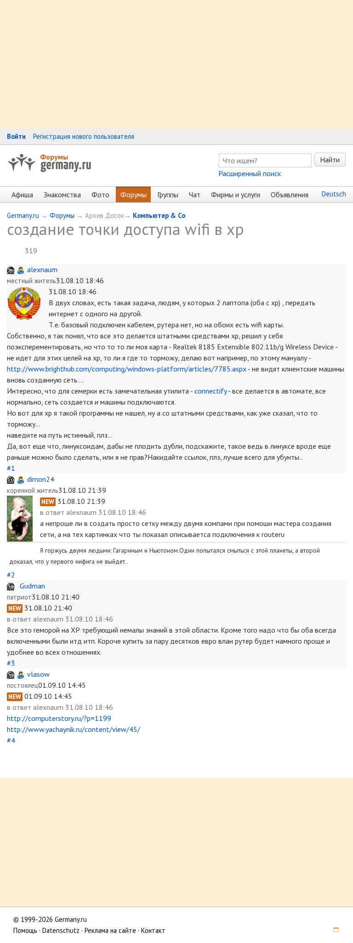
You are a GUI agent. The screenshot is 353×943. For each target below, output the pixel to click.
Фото (100, 194)
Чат (194, 194)
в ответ (53, 512)
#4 (11, 740)
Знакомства (62, 194)
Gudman (32, 585)
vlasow (38, 674)
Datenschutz (61, 930)
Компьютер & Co (159, 215)
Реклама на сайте (110, 930)
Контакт (153, 930)
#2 (11, 574)
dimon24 (40, 479)
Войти (16, 136)
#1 (11, 468)
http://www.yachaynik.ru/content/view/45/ (73, 729)
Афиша (22, 194)
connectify (210, 390)
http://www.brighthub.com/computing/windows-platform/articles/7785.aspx (126, 368)
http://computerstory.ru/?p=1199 (59, 718)
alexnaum (42, 269)
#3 (11, 663)
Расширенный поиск (249, 173)
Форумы (54, 156)
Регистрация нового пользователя (83, 136)
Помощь (25, 930)
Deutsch (334, 193)
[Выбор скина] (333, 930)
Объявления (289, 194)
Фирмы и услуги (235, 194)
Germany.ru (23, 215)
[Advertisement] (176, 64)
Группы (167, 194)
